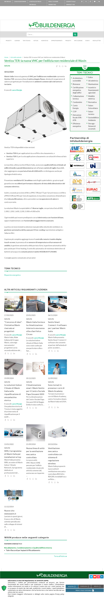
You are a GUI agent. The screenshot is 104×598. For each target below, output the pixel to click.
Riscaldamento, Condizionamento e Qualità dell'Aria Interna (28, 548)
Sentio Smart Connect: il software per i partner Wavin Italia (57, 326)
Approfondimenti (56, 40)
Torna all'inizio (59, 556)
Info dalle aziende (15, 57)
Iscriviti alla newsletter (70, 3)
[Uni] (93, 165)
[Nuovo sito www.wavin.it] (13, 495)
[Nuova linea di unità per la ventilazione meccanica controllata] (35, 433)
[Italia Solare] (77, 190)
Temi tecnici (26, 40)
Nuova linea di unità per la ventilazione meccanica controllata (35, 453)
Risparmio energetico (12, 275)
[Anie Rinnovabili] (77, 149)
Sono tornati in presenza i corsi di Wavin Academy (56, 388)
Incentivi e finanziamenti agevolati (93, 90)
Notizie (36, 40)
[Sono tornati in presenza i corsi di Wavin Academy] (57, 367)
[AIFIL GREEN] (93, 198)
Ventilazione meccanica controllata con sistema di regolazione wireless (55, 456)
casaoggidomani (20, 1)
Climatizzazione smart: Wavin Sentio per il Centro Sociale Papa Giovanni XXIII (35, 389)
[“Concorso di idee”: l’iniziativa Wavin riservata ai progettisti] (13, 304)
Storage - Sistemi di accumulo (92, 126)
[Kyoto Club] (77, 173)
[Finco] (77, 198)
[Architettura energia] (77, 182)
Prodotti (8, 40)
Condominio (77, 102)
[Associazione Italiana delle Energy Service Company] (93, 182)
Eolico (90, 77)
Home (6, 57)
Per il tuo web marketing (53, 3)
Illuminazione (93, 84)
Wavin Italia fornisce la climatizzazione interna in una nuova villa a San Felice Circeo (35, 328)
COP (74, 111)
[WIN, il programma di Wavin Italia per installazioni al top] (13, 433)
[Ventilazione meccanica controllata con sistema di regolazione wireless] (57, 433)
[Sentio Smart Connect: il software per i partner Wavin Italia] (57, 304)
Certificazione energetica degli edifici (78, 90)
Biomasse (76, 84)
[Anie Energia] (93, 173)
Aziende (17, 40)
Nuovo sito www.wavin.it (10, 512)
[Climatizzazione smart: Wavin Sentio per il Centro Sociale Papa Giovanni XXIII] (35, 367)
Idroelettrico (93, 81)
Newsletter (97, 40)
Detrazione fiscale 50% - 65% (77, 117)
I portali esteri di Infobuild (35, 3)
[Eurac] (93, 190)
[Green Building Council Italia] (77, 206)
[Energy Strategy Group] (77, 157)
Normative (44, 40)
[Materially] (77, 165)
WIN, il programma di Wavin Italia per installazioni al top (12, 454)
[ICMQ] (93, 157)
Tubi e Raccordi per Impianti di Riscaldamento (23, 550)
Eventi (87, 40)
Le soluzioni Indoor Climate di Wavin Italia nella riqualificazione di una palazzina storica (13, 392)
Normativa (92, 102)
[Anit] (93, 149)
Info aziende (78, 40)
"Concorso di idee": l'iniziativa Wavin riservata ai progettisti (13, 326)
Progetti (68, 40)
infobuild (7, 1)
